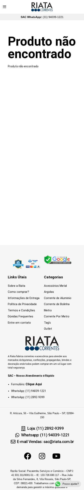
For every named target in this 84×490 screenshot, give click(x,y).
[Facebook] (27, 456)
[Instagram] (42, 456)
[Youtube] (56, 456)
